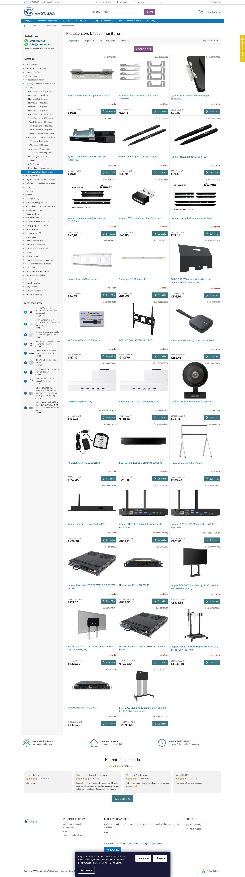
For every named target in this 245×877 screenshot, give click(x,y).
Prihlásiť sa (112, 850)
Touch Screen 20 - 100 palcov (40, 118)
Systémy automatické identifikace (40, 83)
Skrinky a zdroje (32, 214)
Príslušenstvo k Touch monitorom (42, 172)
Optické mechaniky (33, 210)
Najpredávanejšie (107, 40)
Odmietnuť (143, 858)
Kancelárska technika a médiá (38, 263)
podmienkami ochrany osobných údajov (145, 843)
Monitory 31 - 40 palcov (38, 106)
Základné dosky (32, 198)
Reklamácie (125, 2)
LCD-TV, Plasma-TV (33, 175)
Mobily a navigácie (33, 76)
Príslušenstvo (34, 164)
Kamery (28, 252)
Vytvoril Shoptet (214, 871)
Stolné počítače (32, 64)
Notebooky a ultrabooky (35, 68)
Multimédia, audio (32, 217)
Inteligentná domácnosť (35, 290)
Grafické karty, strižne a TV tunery (40, 206)
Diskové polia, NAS (33, 233)
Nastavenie (86, 870)
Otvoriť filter (143, 49)
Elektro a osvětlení (33, 279)
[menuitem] (28, 21)
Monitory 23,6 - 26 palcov (38, 99)
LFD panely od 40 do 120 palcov (41, 137)
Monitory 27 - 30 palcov (38, 102)
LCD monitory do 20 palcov (39, 91)
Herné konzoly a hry (33, 294)
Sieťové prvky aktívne (34, 240)
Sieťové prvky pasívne (35, 244)
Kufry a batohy (31, 286)
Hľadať (149, 12)
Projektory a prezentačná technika (40, 179)
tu (120, 862)
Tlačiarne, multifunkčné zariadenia (40, 183)
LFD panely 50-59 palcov (39, 145)
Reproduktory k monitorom (40, 168)
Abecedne (125, 40)
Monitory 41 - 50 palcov (38, 110)
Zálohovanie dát (32, 237)
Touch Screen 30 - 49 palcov (41, 129)
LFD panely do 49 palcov (39, 141)
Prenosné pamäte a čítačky (37, 271)
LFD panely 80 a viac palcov (40, 152)
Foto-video (30, 267)
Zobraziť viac (122, 798)
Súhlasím (160, 858)
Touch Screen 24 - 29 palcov (41, 126)
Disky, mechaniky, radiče (36, 202)
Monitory (29, 87)
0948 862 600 (195, 829)
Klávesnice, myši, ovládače (37, 221)
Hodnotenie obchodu (122, 759)
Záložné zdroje (31, 256)
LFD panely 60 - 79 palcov (39, 149)
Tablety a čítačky (32, 72)
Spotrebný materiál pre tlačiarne (39, 260)
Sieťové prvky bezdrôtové (36, 248)
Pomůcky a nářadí (32, 283)
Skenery (29, 187)
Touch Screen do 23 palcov (40, 122)
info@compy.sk (197, 824)
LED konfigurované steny (38, 156)
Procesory (29, 191)
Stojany (31, 160)
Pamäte (28, 194)
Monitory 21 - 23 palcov (38, 95)
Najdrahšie (89, 40)
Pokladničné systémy (34, 79)
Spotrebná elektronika (35, 275)
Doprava (140, 2)
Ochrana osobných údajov (74, 835)
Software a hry (31, 229)
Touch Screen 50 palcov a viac (42, 133)
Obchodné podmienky (105, 2)
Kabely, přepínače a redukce (37, 225)
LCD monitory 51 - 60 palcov (40, 114)
